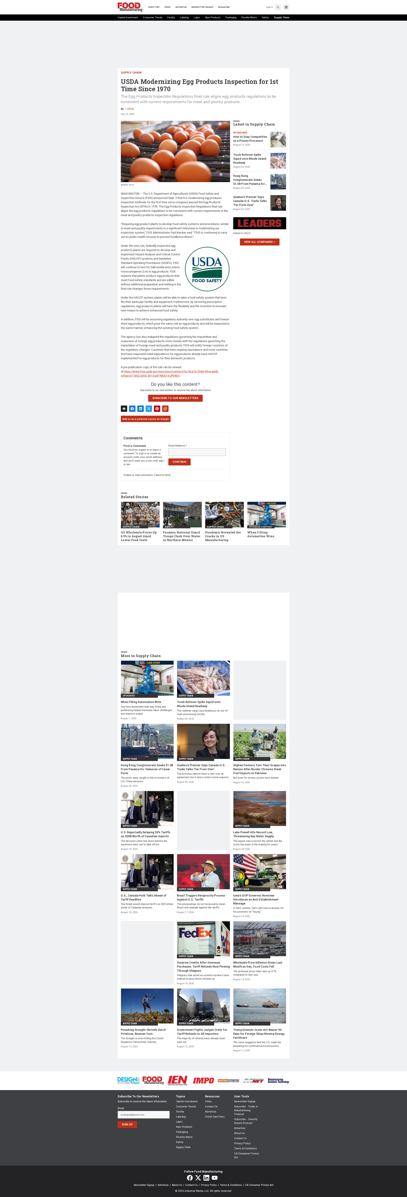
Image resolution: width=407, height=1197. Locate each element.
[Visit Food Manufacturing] (153, 1080)
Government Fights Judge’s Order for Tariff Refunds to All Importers (202, 1031)
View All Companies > (259, 241)
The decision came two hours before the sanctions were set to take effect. (144, 842)
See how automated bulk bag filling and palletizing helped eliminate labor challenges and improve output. (146, 710)
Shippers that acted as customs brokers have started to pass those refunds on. (203, 977)
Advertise (163, 1185)
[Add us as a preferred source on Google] (165, 409)
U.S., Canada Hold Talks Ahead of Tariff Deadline (143, 897)
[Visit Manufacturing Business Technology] (278, 1080)
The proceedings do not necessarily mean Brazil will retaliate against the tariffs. (201, 906)
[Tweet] (149, 409)
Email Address (177, 445)
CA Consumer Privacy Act (259, 1185)
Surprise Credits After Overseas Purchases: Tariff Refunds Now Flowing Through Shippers (203, 966)
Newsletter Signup (144, 1185)
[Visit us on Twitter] (198, 1178)
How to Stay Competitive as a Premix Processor (250, 138)
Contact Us (191, 1185)
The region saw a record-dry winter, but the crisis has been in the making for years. (257, 842)
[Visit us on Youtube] (214, 1178)
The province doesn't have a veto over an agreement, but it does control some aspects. (203, 775)
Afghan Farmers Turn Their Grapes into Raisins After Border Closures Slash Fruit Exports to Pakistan (259, 769)
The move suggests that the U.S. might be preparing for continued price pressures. (257, 1044)
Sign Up (127, 1124)
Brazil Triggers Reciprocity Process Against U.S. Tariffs (201, 897)
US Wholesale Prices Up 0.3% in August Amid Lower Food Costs (139, 536)
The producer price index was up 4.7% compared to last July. (255, 973)
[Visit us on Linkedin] (206, 1178)
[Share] (132, 409)
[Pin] (157, 409)
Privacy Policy (209, 1185)
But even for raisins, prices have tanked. (256, 777)
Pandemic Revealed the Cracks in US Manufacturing (223, 536)
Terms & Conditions (231, 1185)
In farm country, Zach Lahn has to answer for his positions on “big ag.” (258, 910)
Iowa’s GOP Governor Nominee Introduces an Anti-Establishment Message (256, 899)
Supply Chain (131, 72)
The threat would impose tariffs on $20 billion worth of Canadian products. (147, 906)
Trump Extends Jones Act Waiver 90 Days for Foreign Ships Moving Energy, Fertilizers (259, 1033)
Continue (179, 461)
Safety (169, 527)
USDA (130, 108)
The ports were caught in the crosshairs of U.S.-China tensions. (145, 779)
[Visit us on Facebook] (190, 1178)
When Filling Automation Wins (260, 534)
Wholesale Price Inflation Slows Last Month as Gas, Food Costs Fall (257, 964)
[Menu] (286, 7)
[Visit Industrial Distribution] (228, 1080)
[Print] (124, 409)
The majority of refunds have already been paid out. (201, 1040)
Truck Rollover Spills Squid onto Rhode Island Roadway (249, 158)
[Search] (278, 7)
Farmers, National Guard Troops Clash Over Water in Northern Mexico (181, 536)
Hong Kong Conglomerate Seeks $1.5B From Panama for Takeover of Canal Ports (249, 180)
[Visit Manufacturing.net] (253, 1080)
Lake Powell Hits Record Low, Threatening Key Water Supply (253, 834)
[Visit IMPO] (203, 1080)
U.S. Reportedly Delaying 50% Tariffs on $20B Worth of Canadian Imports (145, 834)
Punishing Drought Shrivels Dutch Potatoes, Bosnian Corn (143, 1031)
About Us (177, 1185)
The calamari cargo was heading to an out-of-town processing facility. (203, 712)
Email (121, 1108)
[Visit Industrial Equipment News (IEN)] (177, 1080)
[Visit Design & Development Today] (128, 1080)
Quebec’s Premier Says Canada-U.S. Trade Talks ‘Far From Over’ (250, 201)
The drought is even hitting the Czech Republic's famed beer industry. (142, 1040)
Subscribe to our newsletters (175, 398)
